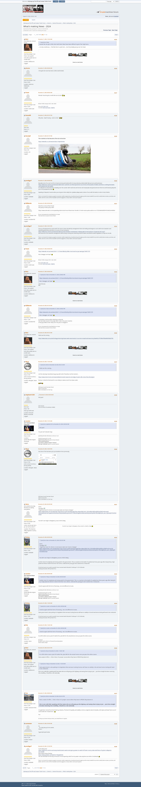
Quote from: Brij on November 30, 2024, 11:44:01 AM (52, 651)
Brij (26, 625)
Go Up (24, 768)
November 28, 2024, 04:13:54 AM (45, 305)
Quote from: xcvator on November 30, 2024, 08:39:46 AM (53, 606)
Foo (26, 693)
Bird (26, 39)
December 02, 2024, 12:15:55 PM (45, 746)
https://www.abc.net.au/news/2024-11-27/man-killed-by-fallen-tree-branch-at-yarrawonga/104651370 (64, 251)
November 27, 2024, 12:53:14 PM (45, 226)
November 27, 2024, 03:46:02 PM (45, 248)
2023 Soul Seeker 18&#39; (49, 107)
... (35, 34)
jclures (27, 68)
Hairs (27, 504)
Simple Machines (32, 783)
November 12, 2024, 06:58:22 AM (45, 92)
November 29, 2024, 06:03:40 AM (46, 394)
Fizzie (27, 92)
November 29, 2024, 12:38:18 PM (45, 448)
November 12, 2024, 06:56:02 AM (45, 68)
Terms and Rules (111, 783)
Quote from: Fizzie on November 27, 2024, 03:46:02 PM (53, 274)
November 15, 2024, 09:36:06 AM (45, 180)
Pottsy (27, 537)
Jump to (96, 774)
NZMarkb (28, 203)
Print (116, 34)
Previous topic (107, 30)
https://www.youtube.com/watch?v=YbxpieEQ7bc (50, 755)
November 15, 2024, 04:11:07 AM (45, 136)
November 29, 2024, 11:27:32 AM (45, 421)
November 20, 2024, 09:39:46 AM (45, 203)
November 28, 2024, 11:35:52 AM (45, 361)
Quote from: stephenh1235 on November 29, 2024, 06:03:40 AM (55, 424)
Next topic (115, 30)
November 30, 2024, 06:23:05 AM (45, 504)
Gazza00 (28, 115)
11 (44, 34)
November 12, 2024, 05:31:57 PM (45, 115)
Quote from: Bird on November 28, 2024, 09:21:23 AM (53, 364)
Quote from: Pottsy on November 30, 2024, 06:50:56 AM (53, 577)
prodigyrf (28, 180)
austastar (28, 723)
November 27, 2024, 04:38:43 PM (45, 271)
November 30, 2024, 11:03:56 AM (45, 603)
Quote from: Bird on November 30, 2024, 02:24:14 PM (53, 696)
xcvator (27, 421)
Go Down (25, 34)
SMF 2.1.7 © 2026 (25, 783)
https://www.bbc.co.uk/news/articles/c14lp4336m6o (51, 141)
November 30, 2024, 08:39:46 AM (45, 573)
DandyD (28, 136)
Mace (27, 362)
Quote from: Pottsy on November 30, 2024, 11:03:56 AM (53, 663)
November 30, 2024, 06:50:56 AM (45, 537)
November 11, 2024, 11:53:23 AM (45, 39)
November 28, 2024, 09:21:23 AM (45, 332)
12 (46, 34)
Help (106, 783)
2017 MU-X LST (44, 106)
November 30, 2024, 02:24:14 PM (45, 647)
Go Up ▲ (117, 783)
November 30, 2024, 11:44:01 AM (45, 625)
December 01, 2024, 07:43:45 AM (45, 723)
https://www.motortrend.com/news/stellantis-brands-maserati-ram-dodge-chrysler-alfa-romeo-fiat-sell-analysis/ (66, 377)
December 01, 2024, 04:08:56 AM (45, 693)
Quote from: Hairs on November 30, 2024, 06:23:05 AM (53, 540)
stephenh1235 (30, 395)
